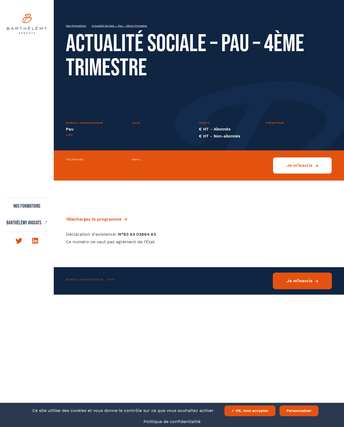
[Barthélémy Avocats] (27, 23)
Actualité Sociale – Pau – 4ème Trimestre (119, 25)
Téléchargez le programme (93, 219)
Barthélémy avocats (24, 223)
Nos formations (26, 206)
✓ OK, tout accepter (249, 410)
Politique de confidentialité (172, 421)
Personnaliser (298, 410)
